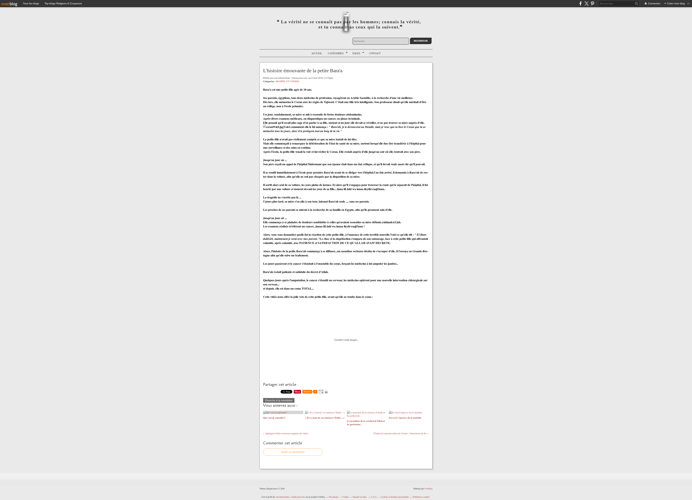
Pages (355, 53)
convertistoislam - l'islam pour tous (290, 496)
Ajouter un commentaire (293, 452)
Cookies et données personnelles (395, 496)
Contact (375, 53)
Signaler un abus (359, 496)
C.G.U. (374, 496)
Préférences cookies (421, 496)
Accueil (316, 53)
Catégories (334, 53)
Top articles (333, 496)
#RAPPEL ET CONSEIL (288, 81)
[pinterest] (592, 3)
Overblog (428, 488)
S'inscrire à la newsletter (279, 400)
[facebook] (580, 3)
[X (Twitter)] (586, 3)
